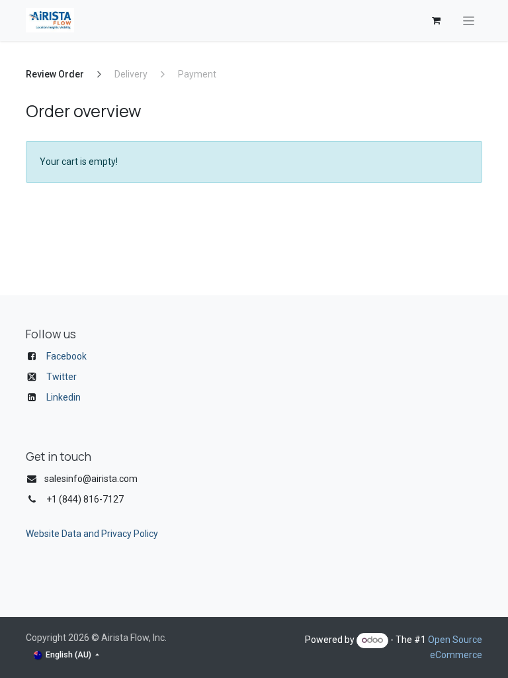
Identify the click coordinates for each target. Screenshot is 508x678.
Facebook (66, 356)
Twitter (61, 376)
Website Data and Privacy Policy (92, 533)
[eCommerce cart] (435, 20)
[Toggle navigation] (468, 20)
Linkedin (63, 397)
